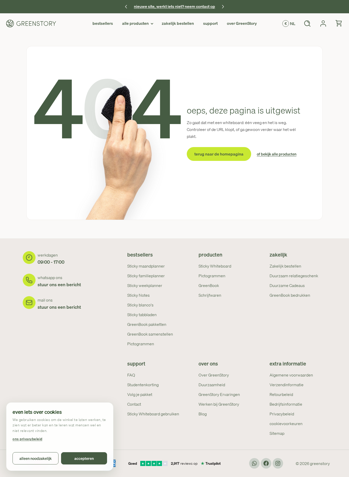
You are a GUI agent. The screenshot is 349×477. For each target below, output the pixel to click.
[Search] (307, 23)
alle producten (135, 23)
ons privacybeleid (27, 439)
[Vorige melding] (126, 6)
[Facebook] (266, 463)
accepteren (84, 458)
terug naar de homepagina (218, 154)
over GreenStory (242, 23)
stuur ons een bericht (59, 284)
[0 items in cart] (339, 23)
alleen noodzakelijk (35, 458)
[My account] (323, 23)
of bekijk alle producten (276, 154)
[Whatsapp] (254, 463)
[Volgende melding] (222, 6)
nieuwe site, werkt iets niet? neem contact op (174, 6)
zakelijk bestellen (178, 23)
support (210, 23)
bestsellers (102, 23)
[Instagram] (278, 463)
